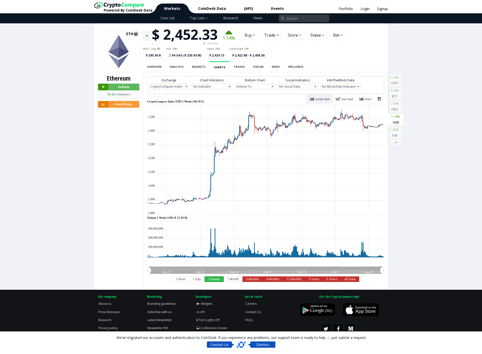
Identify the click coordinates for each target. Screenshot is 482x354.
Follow (123, 87)
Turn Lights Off (209, 320)
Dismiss (262, 344)
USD (396, 119)
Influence (296, 67)
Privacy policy (108, 328)
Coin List (168, 18)
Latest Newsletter (159, 320)
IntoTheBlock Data (340, 80)
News (258, 18)
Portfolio (346, 8)
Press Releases (108, 312)
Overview (154, 67)
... (393, 142)
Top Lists (198, 18)
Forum (258, 67)
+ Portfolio (122, 104)
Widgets (206, 304)
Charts (219, 67)
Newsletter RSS (157, 328)
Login (365, 8)
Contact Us (253, 312)
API (202, 312)
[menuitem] (265, 270)
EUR (394, 133)
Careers (251, 304)
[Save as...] (379, 99)
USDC (394, 106)
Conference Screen (213, 328)
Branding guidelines (161, 304)
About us (104, 304)
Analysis (177, 67)
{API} (248, 8)
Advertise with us (159, 312)
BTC (394, 93)
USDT (394, 80)
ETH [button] (130, 34)
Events (277, 8)
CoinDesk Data (212, 8)
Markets (172, 8)
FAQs (249, 320)
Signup (382, 8)
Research (230, 18)
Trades (239, 67)
